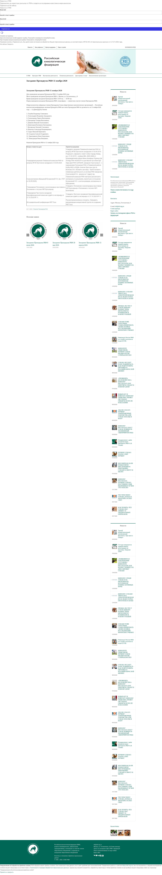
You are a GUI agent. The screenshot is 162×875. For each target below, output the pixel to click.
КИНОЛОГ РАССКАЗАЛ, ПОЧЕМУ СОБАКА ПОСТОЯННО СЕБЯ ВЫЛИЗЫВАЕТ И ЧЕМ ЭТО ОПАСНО (126, 483)
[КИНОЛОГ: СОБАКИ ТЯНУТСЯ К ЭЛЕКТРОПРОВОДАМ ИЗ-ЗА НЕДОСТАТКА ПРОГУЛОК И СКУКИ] (114, 160)
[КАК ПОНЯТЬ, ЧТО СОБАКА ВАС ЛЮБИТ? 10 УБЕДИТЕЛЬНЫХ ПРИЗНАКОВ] (114, 508)
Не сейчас (12, 5)
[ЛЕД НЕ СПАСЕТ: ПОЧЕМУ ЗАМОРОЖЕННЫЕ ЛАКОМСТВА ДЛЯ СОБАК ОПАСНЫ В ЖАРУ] (114, 410)
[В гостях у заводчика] (127, 833)
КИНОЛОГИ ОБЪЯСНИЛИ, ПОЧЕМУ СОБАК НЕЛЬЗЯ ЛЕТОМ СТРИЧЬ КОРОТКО (124, 352)
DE (130, 47)
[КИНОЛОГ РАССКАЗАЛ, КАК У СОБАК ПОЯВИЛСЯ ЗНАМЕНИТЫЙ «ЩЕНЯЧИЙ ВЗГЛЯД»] (114, 426)
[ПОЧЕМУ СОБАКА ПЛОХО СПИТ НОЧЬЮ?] (114, 453)
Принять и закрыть (7, 872)
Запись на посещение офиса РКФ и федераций (107, 848)
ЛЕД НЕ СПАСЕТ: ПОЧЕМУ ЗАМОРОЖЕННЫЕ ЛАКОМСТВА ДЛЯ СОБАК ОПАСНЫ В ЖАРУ (125, 414)
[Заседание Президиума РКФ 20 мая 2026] (65, 223)
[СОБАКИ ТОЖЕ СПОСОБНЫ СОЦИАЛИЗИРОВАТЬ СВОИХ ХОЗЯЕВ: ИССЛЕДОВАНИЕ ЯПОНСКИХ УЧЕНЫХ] (114, 322)
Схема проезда (115, 208)
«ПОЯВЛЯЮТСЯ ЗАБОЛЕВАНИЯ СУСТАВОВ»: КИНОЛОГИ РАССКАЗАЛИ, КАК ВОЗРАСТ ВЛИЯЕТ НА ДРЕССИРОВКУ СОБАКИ (126, 131)
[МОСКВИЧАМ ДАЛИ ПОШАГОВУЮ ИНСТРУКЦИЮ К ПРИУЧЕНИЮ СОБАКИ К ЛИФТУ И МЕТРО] (114, 463)
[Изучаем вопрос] (120, 833)
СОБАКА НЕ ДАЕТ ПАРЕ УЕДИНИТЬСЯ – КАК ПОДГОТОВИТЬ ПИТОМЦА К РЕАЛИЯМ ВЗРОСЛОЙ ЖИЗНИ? (126, 367)
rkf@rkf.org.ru (119, 206)
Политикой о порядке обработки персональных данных (49, 868)
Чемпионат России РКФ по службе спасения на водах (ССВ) (126, 339)
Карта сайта (114, 211)
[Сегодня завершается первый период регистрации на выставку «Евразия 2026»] (114, 111)
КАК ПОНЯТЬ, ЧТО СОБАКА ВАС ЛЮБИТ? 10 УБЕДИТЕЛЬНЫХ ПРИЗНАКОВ (125, 511)
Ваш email (3, 19)
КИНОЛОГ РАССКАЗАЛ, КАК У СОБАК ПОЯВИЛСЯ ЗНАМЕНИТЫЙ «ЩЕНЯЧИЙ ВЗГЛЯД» (125, 429)
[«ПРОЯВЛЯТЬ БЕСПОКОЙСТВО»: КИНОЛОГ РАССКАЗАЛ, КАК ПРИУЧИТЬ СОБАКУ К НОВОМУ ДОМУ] (114, 378)
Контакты (114, 198)
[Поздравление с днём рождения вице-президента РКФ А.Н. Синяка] (114, 440)
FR (128, 47)
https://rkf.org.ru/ (127, 865)
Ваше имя (3, 10)
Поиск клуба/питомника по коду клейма (105, 850)
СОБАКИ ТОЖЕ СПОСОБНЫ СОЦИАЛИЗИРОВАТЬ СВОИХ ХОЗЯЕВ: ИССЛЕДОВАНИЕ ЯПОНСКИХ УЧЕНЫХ (126, 326)
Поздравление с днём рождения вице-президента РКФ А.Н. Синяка (125, 442)
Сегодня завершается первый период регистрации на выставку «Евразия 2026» (125, 114)
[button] (108, 75)
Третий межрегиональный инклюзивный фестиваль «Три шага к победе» (125, 100)
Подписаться (4, 5)
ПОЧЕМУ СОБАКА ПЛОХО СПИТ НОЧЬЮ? (124, 454)
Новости (123, 92)
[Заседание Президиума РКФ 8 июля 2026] (38, 223)
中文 (134, 47)
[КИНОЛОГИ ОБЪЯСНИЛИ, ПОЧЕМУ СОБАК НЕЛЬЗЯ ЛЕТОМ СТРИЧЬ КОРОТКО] (114, 348)
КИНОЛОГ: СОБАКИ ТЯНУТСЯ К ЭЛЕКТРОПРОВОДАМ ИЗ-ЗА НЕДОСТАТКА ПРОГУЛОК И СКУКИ (126, 163)
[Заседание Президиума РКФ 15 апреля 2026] (91, 223)
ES (132, 47)
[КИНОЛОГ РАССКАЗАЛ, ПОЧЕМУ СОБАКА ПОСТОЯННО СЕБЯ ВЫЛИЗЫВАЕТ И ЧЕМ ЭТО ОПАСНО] (114, 479)
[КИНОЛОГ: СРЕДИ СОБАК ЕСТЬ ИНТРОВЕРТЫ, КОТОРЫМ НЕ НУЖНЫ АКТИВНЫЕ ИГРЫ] (114, 144)
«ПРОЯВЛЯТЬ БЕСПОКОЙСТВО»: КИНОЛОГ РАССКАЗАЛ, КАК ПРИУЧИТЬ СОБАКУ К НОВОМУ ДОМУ (126, 383)
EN (126, 47)
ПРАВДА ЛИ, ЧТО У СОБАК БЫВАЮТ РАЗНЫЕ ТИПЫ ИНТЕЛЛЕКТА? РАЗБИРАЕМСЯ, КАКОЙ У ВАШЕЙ (125, 310)
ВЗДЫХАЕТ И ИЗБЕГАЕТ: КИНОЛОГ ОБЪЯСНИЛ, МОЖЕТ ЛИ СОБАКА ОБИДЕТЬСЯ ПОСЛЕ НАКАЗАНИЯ (126, 398)
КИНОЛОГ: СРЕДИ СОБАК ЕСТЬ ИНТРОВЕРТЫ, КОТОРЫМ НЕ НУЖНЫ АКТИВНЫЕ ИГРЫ (125, 149)
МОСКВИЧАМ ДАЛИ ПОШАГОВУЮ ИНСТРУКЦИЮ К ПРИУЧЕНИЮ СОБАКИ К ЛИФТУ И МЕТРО (125, 467)
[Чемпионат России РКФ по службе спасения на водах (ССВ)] (114, 338)
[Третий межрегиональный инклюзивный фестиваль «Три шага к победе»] (114, 97)
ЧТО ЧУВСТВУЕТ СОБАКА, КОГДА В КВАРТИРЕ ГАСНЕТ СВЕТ (125, 497)
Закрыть (10, 44)
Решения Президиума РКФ (40, 209)
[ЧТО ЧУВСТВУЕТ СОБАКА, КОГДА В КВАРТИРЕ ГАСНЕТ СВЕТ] (114, 495)
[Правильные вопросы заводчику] (114, 833)
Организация (115, 177)
